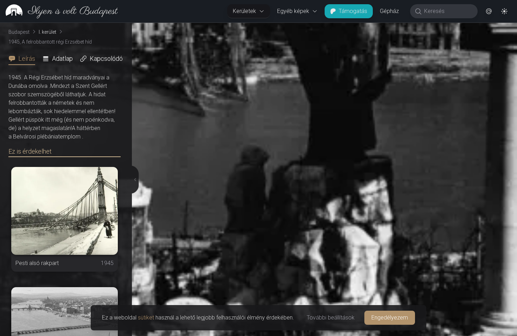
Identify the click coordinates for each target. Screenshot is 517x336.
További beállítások (331, 317)
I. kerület (47, 32)
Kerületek (244, 11)
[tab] (23, 58)
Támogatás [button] (353, 11)
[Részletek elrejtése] (133, 180)
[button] (489, 11)
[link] (59, 11)
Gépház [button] (389, 11)
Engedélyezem (389, 317)
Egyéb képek (293, 11)
